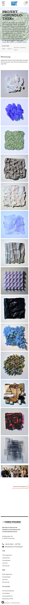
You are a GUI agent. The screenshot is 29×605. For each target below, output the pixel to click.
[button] (3, 602)
